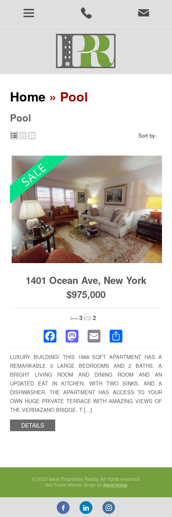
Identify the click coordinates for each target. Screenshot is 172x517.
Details (32, 425)
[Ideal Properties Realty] (86, 51)
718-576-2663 (85, 13)
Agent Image (115, 485)
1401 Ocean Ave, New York (86, 280)
